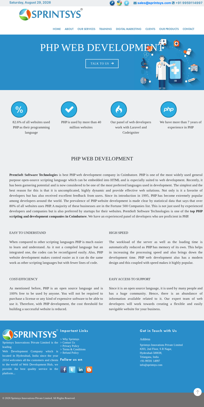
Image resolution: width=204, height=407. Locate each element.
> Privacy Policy (69, 345)
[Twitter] (72, 369)
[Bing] (89, 369)
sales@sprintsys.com (154, 3)
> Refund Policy (69, 352)
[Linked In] (80, 369)
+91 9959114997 (189, 3)
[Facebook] (63, 369)
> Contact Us (67, 342)
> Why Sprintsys (69, 339)
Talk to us (100, 63)
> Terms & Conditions (72, 349)
